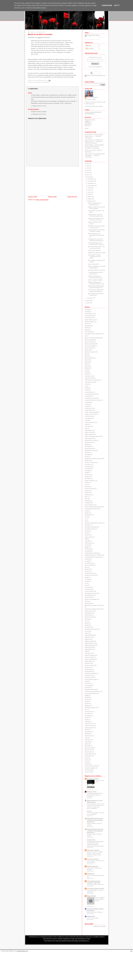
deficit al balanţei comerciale (93, 436)
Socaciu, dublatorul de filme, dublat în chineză (100, 899)
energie (87, 476)
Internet (87, 559)
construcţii (88, 402)
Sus (131, 951)
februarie (90, 201)
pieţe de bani (88, 653)
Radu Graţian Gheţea (91, 679)
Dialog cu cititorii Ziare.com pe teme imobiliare (96, 207)
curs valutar (88, 426)
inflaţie (87, 547)
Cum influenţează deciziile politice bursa (95, 273)
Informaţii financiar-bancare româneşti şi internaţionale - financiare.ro (95, 820)
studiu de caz (88, 735)
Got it (116, 5)
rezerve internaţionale (91, 693)
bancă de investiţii (90, 346)
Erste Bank (88, 478)
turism (86, 760)
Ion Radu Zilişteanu (33, 109)
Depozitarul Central (90, 450)
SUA (86, 738)
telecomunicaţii (89, 748)
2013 (87, 170)
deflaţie (87, 444)
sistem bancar (89, 723)
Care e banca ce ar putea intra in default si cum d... (94, 140)
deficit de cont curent (90, 440)
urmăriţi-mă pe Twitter (99, 926)
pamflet (87, 625)
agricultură (88, 326)
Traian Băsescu (89, 754)
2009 (87, 300)
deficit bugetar (89, 438)
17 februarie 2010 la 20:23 (38, 114)
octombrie (90, 183)
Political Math (91, 916)
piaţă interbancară (90, 645)
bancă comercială (90, 344)
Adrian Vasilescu (89, 320)
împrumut (87, 569)
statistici (87, 733)
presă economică (90, 665)
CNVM (87, 388)
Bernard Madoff (89, 358)
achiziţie (87, 311)
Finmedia (87, 501)
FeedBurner (98, 67)
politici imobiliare (89, 659)
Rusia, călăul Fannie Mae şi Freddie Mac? (96, 294)
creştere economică (90, 414)
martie (89, 199)
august (90, 188)
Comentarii (90, 48)
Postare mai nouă (32, 196)
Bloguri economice (90, 120)
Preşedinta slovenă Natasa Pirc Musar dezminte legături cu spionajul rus (95, 795)
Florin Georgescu (90, 505)
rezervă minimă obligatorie (92, 691)
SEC (86, 709)
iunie (89, 192)
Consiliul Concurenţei (91, 398)
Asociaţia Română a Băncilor (93, 334)
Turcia (86, 758)
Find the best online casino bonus (95, 884)
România (87, 699)
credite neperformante (91, 412)
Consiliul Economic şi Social (93, 400)
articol (39, 37)
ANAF (86, 327)
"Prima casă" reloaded (94, 250)
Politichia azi (90, 874)
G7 (85, 519)
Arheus (30, 92)
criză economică (89, 422)
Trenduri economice (93, 779)
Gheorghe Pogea (90, 529)
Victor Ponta (88, 770)
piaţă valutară (88, 649)
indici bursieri (88, 543)
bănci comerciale (89, 352)
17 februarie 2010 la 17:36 (38, 106)
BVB (86, 372)
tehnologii (87, 746)
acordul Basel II (89, 315)
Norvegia (87, 619)
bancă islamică (89, 348)
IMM (86, 539)
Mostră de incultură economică (40, 34)
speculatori (88, 732)
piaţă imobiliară (45, 82)
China (86, 384)
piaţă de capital (89, 641)
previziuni (87, 667)
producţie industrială (90, 673)
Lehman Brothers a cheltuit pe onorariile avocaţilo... (96, 230)
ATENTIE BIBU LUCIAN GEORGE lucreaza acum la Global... (94, 145)
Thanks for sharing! (90, 150)
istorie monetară (89, 565)
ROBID (87, 695)
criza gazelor (88, 418)
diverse (87, 456)
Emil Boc (87, 474)
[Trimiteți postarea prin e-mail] (49, 80)
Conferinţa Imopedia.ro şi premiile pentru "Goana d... (96, 243)
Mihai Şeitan (88, 603)
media (86, 601)
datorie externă (89, 432)
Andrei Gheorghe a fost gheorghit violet (94, 203)
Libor (86, 585)
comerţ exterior (89, 392)
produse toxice (89, 675)
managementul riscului (91, 593)
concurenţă (88, 396)
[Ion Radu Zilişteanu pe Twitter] (95, 75)
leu (86, 583)
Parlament (88, 627)
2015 (87, 166)
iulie (89, 190)
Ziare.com (87, 125)
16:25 (46, 80)
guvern (87, 535)
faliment (87, 492)
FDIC (86, 497)
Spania (87, 729)
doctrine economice (90, 462)
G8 (85, 521)
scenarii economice (93, 859)
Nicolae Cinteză (89, 617)
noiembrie (91, 181)
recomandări (88, 685)
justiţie (86, 577)
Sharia (87, 719)
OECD (86, 623)
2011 (87, 174)
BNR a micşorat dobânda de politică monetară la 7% (96, 286)
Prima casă (88, 669)
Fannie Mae (88, 495)
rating (86, 681)
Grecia (87, 531)
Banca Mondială (89, 340)
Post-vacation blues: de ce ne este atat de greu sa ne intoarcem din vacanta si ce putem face (95, 805)
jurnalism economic (90, 575)
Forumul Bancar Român (91, 509)
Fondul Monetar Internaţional (93, 507)
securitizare (88, 715)
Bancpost (87, 350)
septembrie (91, 185)
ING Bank (87, 549)
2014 (87, 168)
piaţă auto (87, 639)
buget (86, 366)
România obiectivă (92, 866)
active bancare (89, 317)
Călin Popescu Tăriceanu (92, 380)
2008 (87, 303)
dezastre (87, 452)
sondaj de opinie (89, 727)
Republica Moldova (90, 689)
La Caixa (87, 579)
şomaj (86, 744)
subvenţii (87, 742)
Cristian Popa (88, 416)
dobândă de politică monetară (93, 458)
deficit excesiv (89, 442)
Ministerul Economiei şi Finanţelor (94, 605)
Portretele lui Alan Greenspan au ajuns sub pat (96, 226)
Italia (86, 567)
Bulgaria (87, 368)
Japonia (87, 571)
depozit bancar (89, 448)
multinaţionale (89, 613)
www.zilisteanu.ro (90, 114)
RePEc (87, 128)
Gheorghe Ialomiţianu (91, 527)
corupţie (87, 406)
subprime (87, 740)
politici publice (89, 661)
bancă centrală (89, 342)
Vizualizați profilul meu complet (93, 106)
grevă (86, 533)
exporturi (87, 490)
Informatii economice (93, 850)
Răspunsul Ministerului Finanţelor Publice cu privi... (96, 282)
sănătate (87, 705)
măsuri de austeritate (91, 599)
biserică (87, 360)
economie (87, 464)
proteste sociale (89, 677)
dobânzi (39, 82)
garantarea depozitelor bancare (94, 523)
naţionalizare (88, 615)
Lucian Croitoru (89, 591)
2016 (87, 163)
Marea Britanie (89, 595)
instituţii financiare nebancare (93, 557)
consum (87, 404)
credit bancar (88, 408)
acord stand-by (89, 313)
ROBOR (87, 697)
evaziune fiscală (89, 488)
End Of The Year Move (93, 918)
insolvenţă (88, 551)
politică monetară (90, 655)
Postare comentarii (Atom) (42, 199)
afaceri (87, 323)
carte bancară (89, 376)
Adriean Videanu (89, 321)
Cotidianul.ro (88, 122)
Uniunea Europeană (90, 766)
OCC (86, 621)
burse (86, 370)
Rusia (86, 701)
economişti (88, 468)
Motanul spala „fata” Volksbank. (95, 912)
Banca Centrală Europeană (92, 338)
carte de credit (89, 378)
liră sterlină (88, 587)
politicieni (87, 663)
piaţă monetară (89, 647)
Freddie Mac (88, 515)
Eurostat (87, 486)
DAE (86, 428)
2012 (87, 172)
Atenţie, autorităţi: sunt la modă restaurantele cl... (96, 267)
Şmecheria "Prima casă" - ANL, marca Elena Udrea (96, 247)
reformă (87, 687)
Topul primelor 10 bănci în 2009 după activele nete (95, 215)
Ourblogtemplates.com (22, 951)
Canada (87, 374)
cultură (87, 424)
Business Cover (92, 791)
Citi (86, 386)
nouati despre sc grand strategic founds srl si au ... (94, 135)
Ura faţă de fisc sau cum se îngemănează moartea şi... (96, 239)
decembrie (91, 179)
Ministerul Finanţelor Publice (93, 609)
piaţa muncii (88, 637)
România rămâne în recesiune (96, 270)
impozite (87, 541)
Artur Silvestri (88, 332)
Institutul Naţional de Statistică (93, 555)
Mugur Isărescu (89, 611)
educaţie (87, 470)
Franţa (86, 511)
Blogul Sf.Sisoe (91, 896)
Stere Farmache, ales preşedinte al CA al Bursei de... (96, 235)
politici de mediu (89, 657)
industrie (87, 545)
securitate (87, 713)
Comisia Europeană (90, 394)
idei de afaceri (89, 537)
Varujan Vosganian (90, 768)
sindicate (87, 721)
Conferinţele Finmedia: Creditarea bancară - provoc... (94, 256)
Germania (87, 525)
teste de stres (88, 750)
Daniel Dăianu (89, 430)
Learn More (107, 5)
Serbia (87, 717)
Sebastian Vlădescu (90, 707)
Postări (89, 45)
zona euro (88, 772)
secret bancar (88, 711)
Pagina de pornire (52, 196)
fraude (86, 513)
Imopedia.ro (88, 124)
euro (86, 484)
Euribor (87, 482)
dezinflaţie (88, 454)
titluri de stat (88, 752)
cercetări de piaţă (90, 382)
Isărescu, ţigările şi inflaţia (95, 280)
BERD (86, 356)
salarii (86, 703)
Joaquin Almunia (89, 573)
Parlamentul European (91, 629)
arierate (87, 330)
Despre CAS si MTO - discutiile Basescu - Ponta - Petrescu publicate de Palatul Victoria (95, 853)
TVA (86, 762)
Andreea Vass (91, 840)
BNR (86, 362)
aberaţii (34, 82)
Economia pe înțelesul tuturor (95, 888)
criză (86, 420)
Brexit (86, 364)
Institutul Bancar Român (91, 553)
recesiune (87, 683)
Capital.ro (87, 121)
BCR (86, 354)
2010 (87, 177)
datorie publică (89, 434)
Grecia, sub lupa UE (93, 264)
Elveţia (87, 472)
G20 (86, 517)
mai (89, 194)
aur (86, 336)
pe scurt (87, 631)
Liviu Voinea (88, 589)
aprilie (89, 196)
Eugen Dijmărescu (90, 480)
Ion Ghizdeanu (89, 563)
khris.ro (89, 811)
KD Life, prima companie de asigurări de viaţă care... (96, 290)
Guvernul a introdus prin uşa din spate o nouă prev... (96, 219)
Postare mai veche (72, 196)
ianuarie (90, 298)
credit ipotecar (89, 410)
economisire (88, 466)
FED (86, 498)
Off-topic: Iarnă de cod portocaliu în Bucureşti (95, 276)
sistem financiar (89, 725)
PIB (86, 651)
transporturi (88, 756)
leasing (87, 581)
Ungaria (87, 764)
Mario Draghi (88, 597)
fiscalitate (87, 503)
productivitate (88, 671)
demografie (88, 446)
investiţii (87, 561)
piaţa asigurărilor (89, 635)
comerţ (87, 390)
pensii (86, 633)
